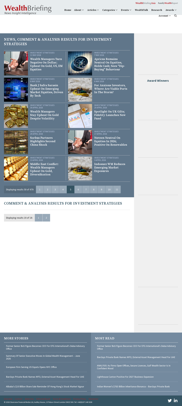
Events (125, 10)
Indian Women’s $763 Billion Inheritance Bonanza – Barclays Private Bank (133, 386)
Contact (18, 398)
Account (164, 15)
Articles (92, 10)
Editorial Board (43, 398)
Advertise (29, 398)
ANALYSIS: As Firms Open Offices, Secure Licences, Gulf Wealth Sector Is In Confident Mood (133, 367)
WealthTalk (141, 10)
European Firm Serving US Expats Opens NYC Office (31, 367)
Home (67, 10)
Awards (170, 10)
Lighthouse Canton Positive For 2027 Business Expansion (125, 376)
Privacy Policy (79, 398)
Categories (109, 10)
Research (156, 10)
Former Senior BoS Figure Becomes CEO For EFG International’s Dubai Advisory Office (45, 347)
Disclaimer (93, 398)
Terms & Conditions (62, 398)
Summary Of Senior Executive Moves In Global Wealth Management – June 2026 (43, 357)
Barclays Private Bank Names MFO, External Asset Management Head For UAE (45, 376)
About (78, 10)
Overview (8, 398)
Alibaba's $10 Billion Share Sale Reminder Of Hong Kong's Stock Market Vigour (45, 386)
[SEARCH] (175, 16)
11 (117, 189)
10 (109, 189)
